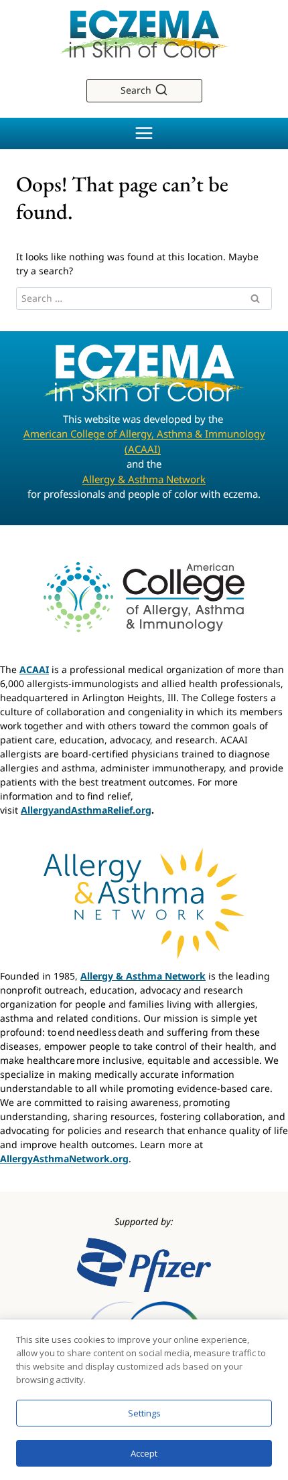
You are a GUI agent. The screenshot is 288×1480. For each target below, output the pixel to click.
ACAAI (34, 669)
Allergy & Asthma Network (144, 479)
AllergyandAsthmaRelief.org (86, 810)
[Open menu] (144, 133)
